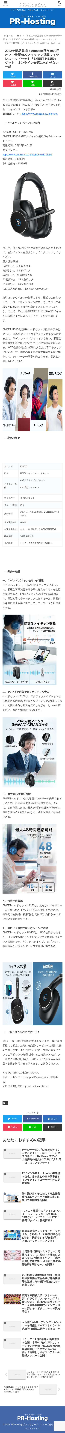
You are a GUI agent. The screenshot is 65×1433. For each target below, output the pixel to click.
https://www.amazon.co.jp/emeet (39, 113)
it (6, 1103)
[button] (58, 719)
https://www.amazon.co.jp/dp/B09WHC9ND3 (27, 154)
